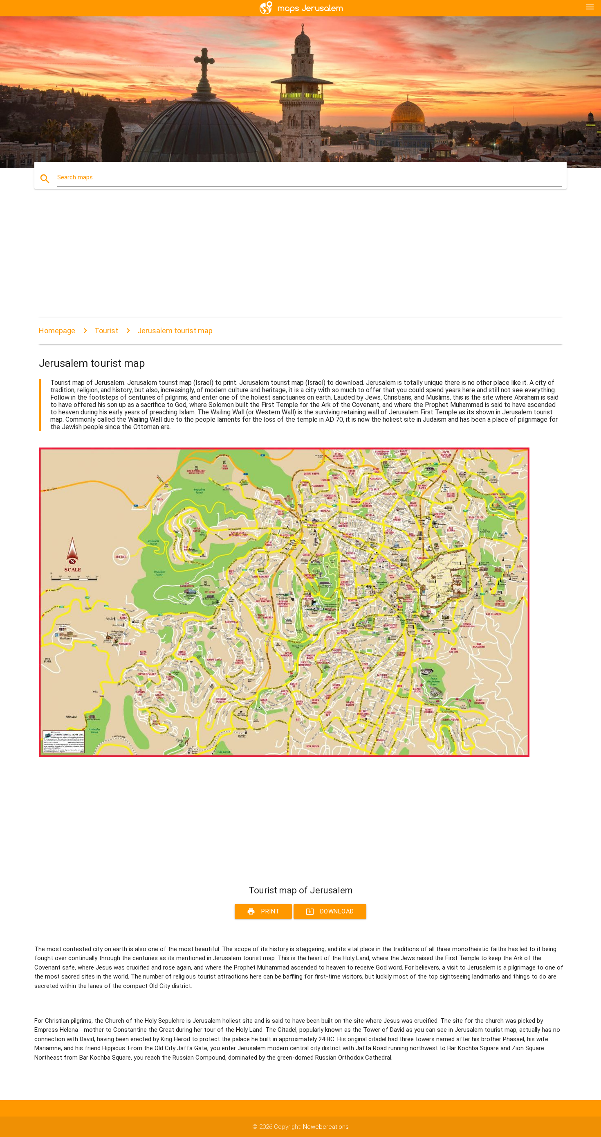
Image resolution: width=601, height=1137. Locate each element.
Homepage (57, 330)
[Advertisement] (284, 260)
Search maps (75, 177)
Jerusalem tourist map (175, 330)
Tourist (106, 330)
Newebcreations (326, 1126)
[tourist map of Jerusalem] (284, 755)
